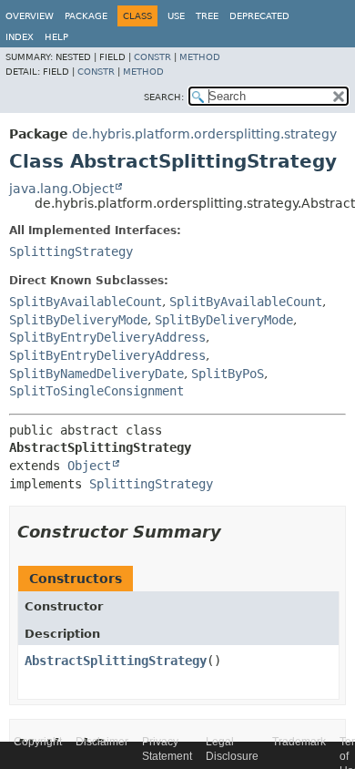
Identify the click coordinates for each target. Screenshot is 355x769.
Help (56, 37)
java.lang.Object (61, 188)
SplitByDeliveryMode (78, 320)
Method (199, 57)
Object (89, 465)
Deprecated (259, 16)
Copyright (38, 741)
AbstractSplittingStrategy (116, 660)
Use (176, 16)
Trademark (299, 741)
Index (19, 37)
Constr (152, 57)
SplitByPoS (227, 373)
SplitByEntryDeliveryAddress (107, 337)
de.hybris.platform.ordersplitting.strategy (204, 134)
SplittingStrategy (71, 251)
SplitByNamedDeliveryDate (96, 373)
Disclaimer (102, 741)
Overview (29, 16)
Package (86, 16)
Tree (207, 16)
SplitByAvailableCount (85, 301)
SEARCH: (164, 97)
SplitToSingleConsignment (96, 391)
